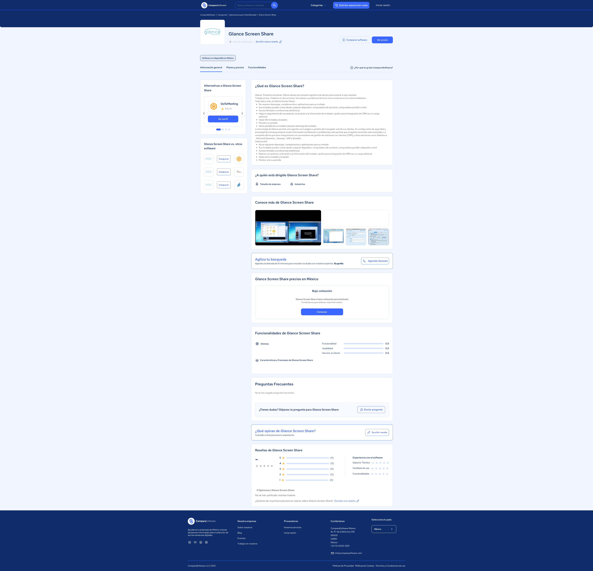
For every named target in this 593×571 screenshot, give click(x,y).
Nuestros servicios (292, 527)
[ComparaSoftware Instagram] (206, 542)
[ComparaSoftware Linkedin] (189, 542)
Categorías (317, 5)
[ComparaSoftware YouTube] (195, 542)
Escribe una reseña (344, 500)
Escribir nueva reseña (267, 41)
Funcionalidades (257, 67)
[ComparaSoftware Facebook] (201, 542)
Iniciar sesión (383, 5)
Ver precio (382, 40)
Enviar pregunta (373, 409)
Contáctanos (338, 521)
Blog (240, 532)
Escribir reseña (379, 432)
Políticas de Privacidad (343, 565)
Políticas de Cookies (364, 565)
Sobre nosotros (245, 527)
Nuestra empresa (247, 521)
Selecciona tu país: (382, 519)
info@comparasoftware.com (348, 553)
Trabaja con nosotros (247, 543)
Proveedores (291, 521)
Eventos (241, 538)
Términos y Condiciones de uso (390, 565)
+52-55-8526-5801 (340, 545)
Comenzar (322, 311)
